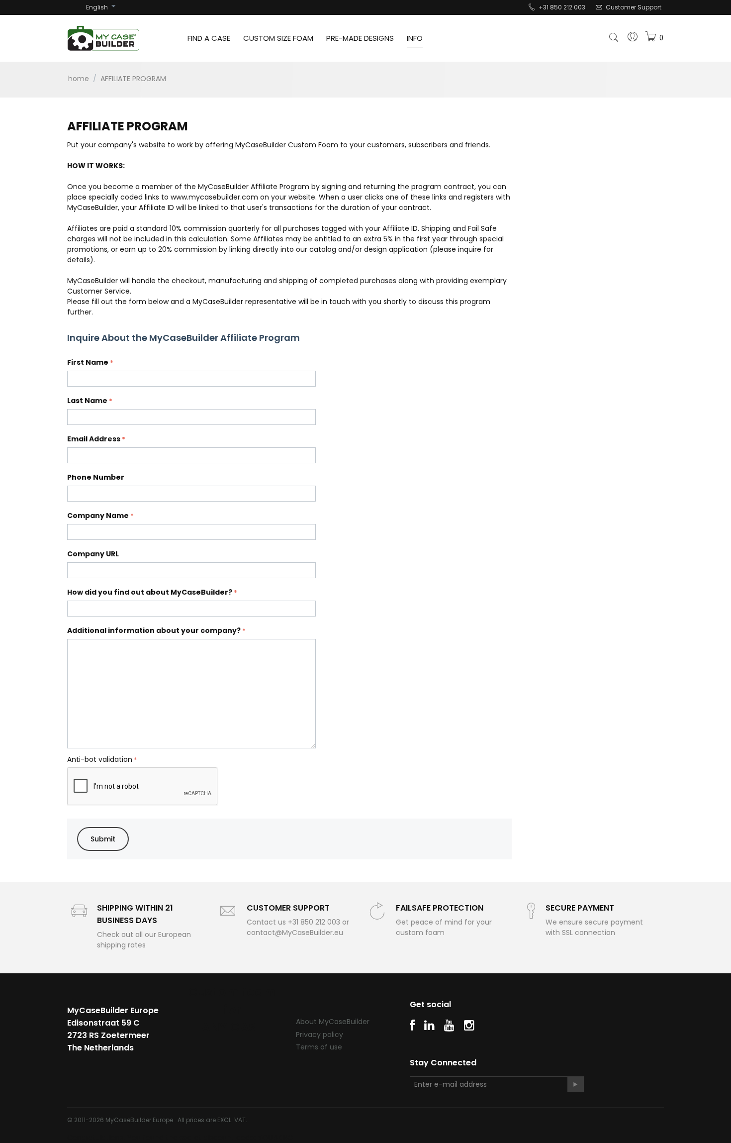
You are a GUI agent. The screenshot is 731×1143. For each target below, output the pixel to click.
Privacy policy (319, 1034)
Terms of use (319, 1047)
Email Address (93, 439)
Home (78, 79)
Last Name (87, 401)
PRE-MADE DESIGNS (360, 38)
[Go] (575, 1084)
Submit (103, 839)
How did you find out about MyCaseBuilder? (149, 592)
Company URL (93, 554)
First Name (87, 362)
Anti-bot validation (99, 759)
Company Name (98, 515)
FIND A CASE (208, 38)
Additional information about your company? (154, 630)
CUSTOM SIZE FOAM (278, 38)
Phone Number (95, 477)
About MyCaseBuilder (332, 1022)
